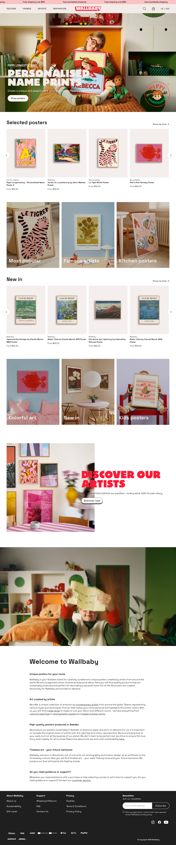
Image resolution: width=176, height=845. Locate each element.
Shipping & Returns (46, 800)
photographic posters (65, 713)
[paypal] (84, 833)
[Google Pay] (73, 833)
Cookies (70, 800)
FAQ (38, 806)
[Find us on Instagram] (153, 822)
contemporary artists (87, 704)
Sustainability (14, 806)
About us (11, 800)
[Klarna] (11, 833)
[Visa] (22, 833)
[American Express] (32, 833)
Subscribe (160, 805)
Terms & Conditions (76, 806)
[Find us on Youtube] (166, 822)
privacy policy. (146, 814)
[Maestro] (53, 833)
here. (122, 739)
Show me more (160, 124)
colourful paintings (40, 713)
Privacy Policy (73, 811)
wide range (54, 710)
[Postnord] (12, 839)
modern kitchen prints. (93, 713)
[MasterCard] (43, 833)
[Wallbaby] (88, 8)
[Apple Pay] (63, 833)
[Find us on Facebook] (159, 822)
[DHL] (22, 839)
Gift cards (12, 811)
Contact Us (42, 811)
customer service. (81, 780)
